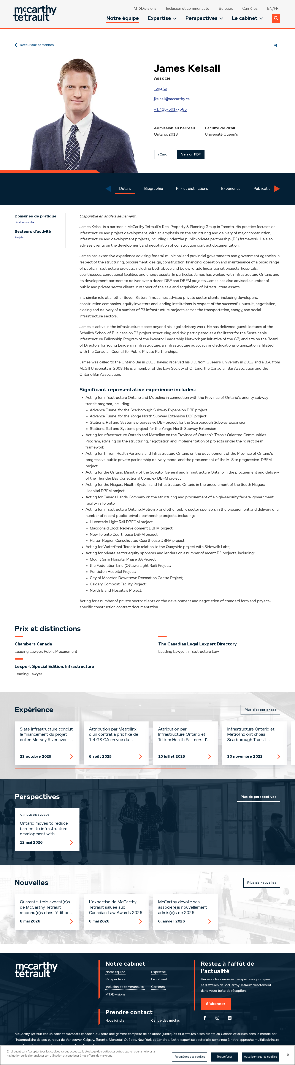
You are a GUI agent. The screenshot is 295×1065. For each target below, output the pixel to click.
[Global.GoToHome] (35, 14)
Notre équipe (122, 18)
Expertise (159, 18)
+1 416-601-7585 (170, 109)
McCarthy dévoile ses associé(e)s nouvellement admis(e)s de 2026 (182, 907)
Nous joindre (115, 1020)
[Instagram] (217, 1018)
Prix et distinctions (192, 189)
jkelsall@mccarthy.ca (172, 99)
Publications (264, 189)
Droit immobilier (25, 222)
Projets (19, 237)
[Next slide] (277, 188)
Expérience (231, 189)
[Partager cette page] (275, 45)
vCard (162, 154)
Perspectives (201, 18)
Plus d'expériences (260, 710)
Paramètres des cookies (189, 1056)
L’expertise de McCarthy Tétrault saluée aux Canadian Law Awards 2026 (115, 907)
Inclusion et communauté (187, 9)
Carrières (250, 9)
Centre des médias (165, 1020)
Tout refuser (224, 1056)
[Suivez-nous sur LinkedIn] (230, 1018)
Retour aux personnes (37, 45)
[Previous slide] (108, 188)
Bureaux (226, 9)
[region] (147, 1055)
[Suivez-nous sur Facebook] (205, 1018)
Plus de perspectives (258, 797)
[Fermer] (288, 1054)
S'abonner (215, 1003)
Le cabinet (244, 18)
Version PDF (191, 154)
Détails (125, 189)
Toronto (160, 88)
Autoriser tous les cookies (260, 1056)
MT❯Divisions (145, 9)
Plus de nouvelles (261, 883)
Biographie (153, 189)
